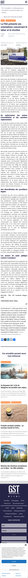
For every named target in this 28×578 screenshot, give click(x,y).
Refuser (14, 565)
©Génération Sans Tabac (9, 301)
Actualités (8, 8)
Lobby (12, 508)
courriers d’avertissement (7, 159)
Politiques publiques (10, 20)
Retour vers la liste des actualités (11, 17)
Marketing (19, 508)
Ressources (7, 503)
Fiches (22, 500)
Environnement (7, 511)
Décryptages (15, 500)
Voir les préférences (14, 569)
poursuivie (24, 79)
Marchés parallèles (19, 516)
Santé (7, 508)
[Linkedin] (17, 496)
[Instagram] (14, 496)
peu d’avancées (22, 274)
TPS (2, 8)
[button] (25, 545)
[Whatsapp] (19, 496)
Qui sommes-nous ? (18, 503)
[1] (8, 96)
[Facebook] (9, 496)
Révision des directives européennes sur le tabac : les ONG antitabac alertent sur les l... (14, 467)
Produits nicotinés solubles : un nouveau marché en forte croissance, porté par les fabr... (12, 427)
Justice (2, 20)
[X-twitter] (11, 496)
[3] (26, 218)
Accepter (14, 561)
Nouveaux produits (5, 402)
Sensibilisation (8, 516)
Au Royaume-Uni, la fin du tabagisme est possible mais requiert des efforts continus (14, 386)
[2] (4, 109)
